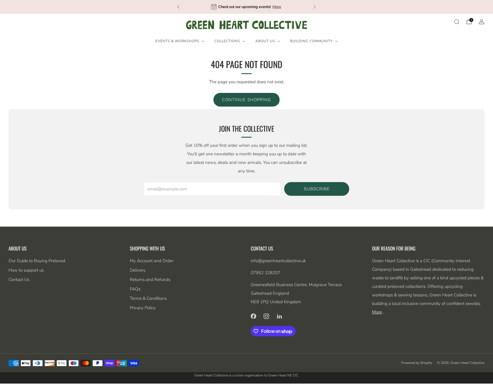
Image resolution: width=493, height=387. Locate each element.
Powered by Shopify (416, 362)
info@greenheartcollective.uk (278, 261)
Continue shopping (246, 100)
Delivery (138, 270)
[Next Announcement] (314, 7)
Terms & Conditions (148, 298)
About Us (265, 41)
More (276, 6)
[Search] (456, 22)
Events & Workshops (177, 41)
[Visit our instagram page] (266, 316)
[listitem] (246, 7)
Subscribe (317, 189)
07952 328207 (265, 273)
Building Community (311, 41)
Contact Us (19, 279)
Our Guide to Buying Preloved (37, 261)
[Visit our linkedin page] (279, 316)
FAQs (135, 289)
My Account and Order (151, 261)
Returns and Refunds (150, 279)
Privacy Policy (143, 308)
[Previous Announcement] (178, 7)
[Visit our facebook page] (253, 316)
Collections (227, 41)
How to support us (26, 270)
